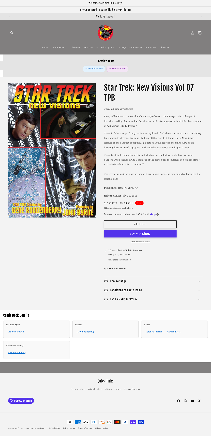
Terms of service (85, 428)
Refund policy (54, 428)
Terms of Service (132, 389)
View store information (119, 260)
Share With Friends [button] (116, 269)
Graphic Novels (16, 331)
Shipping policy (101, 428)
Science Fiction (154, 331)
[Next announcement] (201, 17)
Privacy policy (69, 428)
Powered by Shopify (37, 428)
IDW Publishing (85, 331)
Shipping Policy (113, 389)
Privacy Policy (78, 389)
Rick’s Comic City (22, 428)
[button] (11, 32)
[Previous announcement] (9, 17)
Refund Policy (95, 389)
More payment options (140, 242)
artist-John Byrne (117, 69)
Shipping (108, 208)
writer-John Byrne (94, 69)
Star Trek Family (17, 352)
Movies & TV (174, 331)
